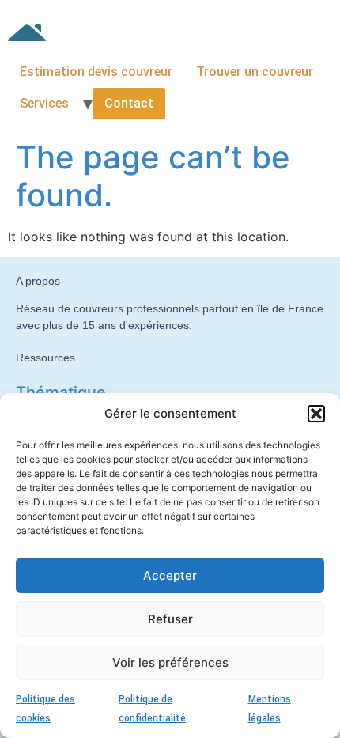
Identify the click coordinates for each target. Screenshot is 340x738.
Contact (128, 103)
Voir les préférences (170, 662)
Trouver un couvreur (254, 71)
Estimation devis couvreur (96, 71)
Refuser (170, 618)
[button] (316, 414)
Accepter (170, 575)
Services (44, 103)
